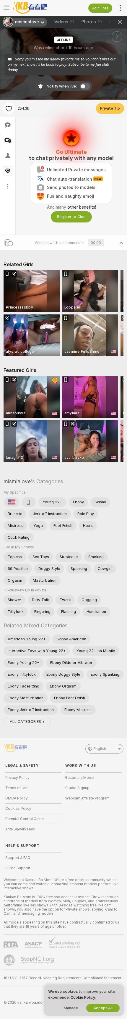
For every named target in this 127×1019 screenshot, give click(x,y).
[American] (11, 502)
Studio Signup (77, 788)
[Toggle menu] (6, 8)
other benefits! (81, 207)
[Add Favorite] (9, 108)
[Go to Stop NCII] (38, 960)
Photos (91, 21)
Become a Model (79, 778)
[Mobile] (29, 502)
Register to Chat (71, 217)
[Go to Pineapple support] (10, 960)
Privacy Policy (17, 778)
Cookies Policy (18, 809)
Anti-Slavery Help (20, 829)
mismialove (17, 481)
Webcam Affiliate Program (87, 798)
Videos (64, 21)
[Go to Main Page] (38, 8)
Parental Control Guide (24, 819)
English (100, 749)
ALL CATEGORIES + (27, 721)
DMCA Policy (16, 798)
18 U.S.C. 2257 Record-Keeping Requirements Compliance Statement (62, 978)
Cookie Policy (83, 997)
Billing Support (17, 868)
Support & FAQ (17, 858)
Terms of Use (16, 788)
